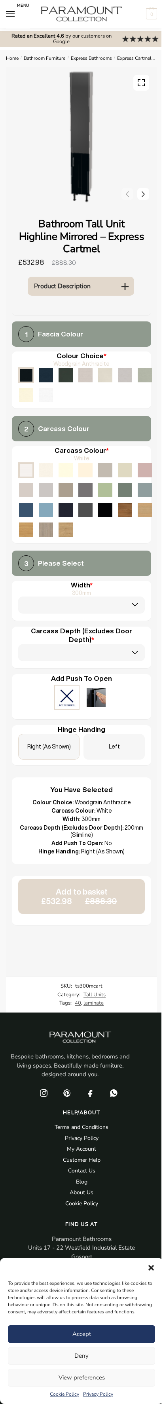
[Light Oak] (145, 510)
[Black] (105, 510)
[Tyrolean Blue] (26, 510)
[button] (151, 1268)
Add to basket (79, 896)
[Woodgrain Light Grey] (125, 375)
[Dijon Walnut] (125, 510)
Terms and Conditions (81, 1127)
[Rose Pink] (145, 470)
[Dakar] (105, 470)
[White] (26, 470)
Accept (81, 1334)
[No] (67, 698)
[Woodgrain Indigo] (46, 375)
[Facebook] (90, 1093)
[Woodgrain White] (46, 395)
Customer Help (81, 1160)
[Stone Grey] (66, 490)
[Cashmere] (26, 490)
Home (12, 58)
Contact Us (81, 1170)
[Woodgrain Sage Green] (145, 375)
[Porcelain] (46, 470)
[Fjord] (145, 490)
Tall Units (94, 994)
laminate (93, 1003)
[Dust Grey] (85, 490)
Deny (81, 1356)
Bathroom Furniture (44, 58)
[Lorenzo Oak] (46, 530)
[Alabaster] (66, 470)
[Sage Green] (105, 490)
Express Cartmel (134, 58)
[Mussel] (125, 470)
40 (78, 1003)
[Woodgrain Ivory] (26, 395)
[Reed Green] (125, 490)
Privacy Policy (98, 1394)
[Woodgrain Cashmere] (85, 375)
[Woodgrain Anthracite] (26, 375)
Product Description (62, 286)
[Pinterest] (67, 1093)
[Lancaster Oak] (26, 530)
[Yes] (96, 698)
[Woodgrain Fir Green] (66, 375)
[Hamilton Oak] (66, 530)
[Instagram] (43, 1093)
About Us (81, 1192)
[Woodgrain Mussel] (105, 375)
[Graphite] (85, 510)
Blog (81, 1182)
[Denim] (46, 510)
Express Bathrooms (91, 58)
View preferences (82, 1377)
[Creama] (85, 470)
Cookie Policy (64, 1394)
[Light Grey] (46, 490)
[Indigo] (66, 510)
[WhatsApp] (113, 1093)
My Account (81, 1149)
